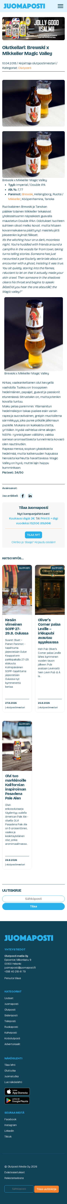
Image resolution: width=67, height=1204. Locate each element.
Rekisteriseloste (14, 1178)
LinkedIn (9, 1130)
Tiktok (8, 1136)
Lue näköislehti (13, 1082)
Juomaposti (11, 1004)
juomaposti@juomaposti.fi (20, 967)
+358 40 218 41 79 (14, 971)
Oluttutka (10, 1070)
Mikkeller (14, 199)
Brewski (27, 194)
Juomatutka (11, 1076)
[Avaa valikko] (60, 6)
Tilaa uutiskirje (46, 1189)
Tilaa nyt (33, 535)
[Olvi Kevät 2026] (33, 28)
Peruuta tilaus (12, 978)
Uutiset (8, 998)
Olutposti (24, 68)
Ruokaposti (11, 1027)
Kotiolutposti (12, 1038)
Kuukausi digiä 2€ (22, 518)
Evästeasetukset (14, 1172)
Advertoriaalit (12, 1044)
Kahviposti (10, 1032)
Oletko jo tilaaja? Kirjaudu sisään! (33, 542)
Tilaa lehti (9, 1065)
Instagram (10, 1125)
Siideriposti (10, 1015)
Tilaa (33, 906)
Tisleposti (10, 1021)
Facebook (10, 1119)
